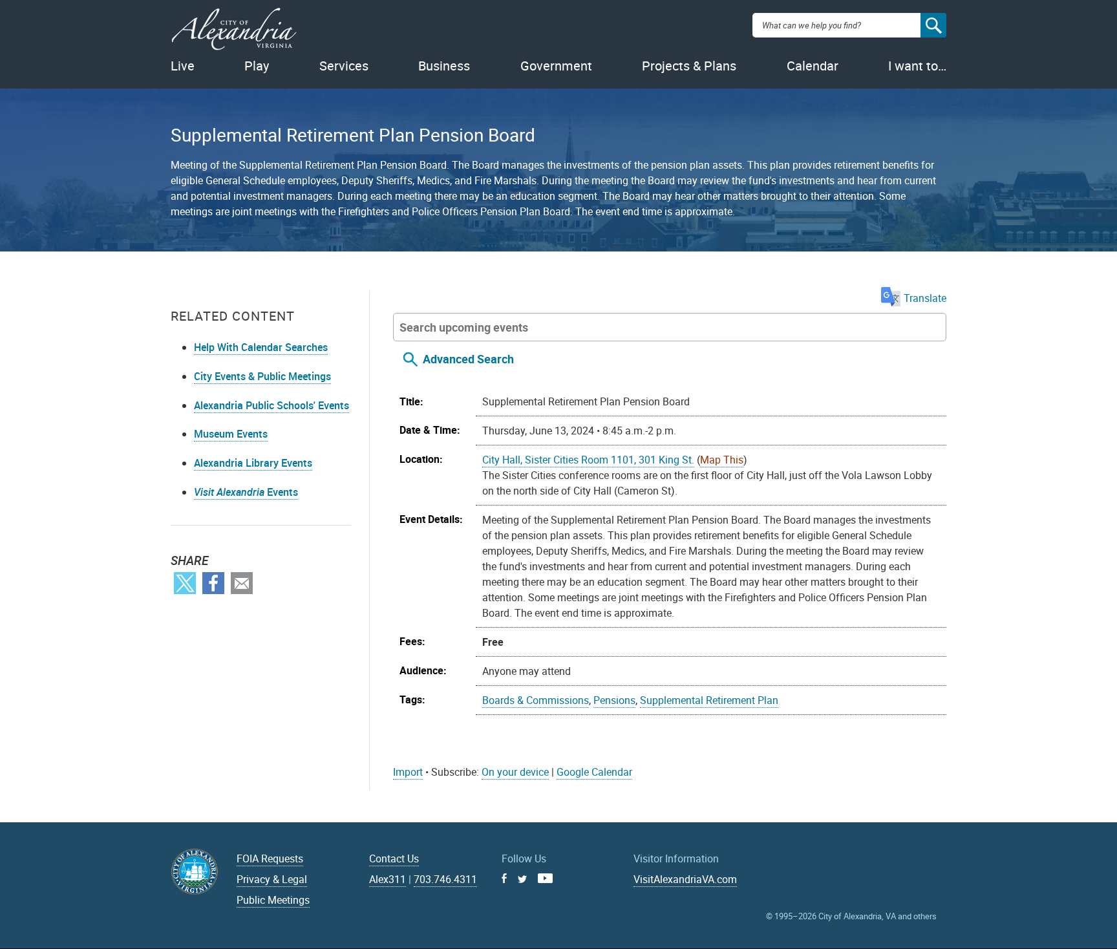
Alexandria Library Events (253, 463)
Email (242, 583)
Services (343, 65)
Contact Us (394, 858)
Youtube (545, 878)
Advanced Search (468, 359)
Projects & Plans (689, 65)
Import (408, 772)
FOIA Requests (270, 858)
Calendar (812, 65)
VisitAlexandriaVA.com (685, 879)
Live (183, 65)
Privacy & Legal (272, 879)
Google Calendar (594, 772)
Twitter (185, 583)
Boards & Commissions (535, 700)
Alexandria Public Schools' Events (271, 405)
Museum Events (231, 434)
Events (246, 492)
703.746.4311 (445, 879)
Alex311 (387, 879)
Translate (925, 298)
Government (556, 65)
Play (256, 65)
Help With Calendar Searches (261, 347)
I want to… (917, 65)
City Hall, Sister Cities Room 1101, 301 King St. (588, 460)
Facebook (213, 583)
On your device (515, 772)
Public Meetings (273, 900)
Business (444, 65)
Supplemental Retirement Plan (709, 700)
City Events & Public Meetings (262, 376)
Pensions (614, 700)
